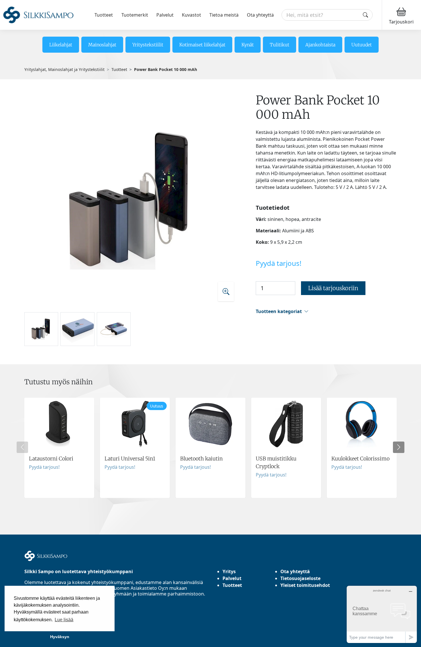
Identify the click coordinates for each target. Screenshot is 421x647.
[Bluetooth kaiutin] (210, 448)
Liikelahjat (60, 45)
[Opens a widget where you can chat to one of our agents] (382, 614)
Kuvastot (191, 15)
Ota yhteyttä (260, 15)
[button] (326, 311)
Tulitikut (279, 45)
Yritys (229, 571)
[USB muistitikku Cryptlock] (286, 448)
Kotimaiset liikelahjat (202, 45)
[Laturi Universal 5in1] (135, 448)
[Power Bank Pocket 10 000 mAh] (131, 200)
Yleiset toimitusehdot (305, 585)
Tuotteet (104, 15)
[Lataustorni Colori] (59, 448)
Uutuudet (361, 45)
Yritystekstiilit (147, 45)
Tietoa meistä (224, 15)
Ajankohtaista (320, 45)
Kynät (247, 45)
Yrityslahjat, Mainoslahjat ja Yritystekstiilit (64, 69)
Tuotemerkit (134, 15)
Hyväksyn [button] (59, 636)
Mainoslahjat (102, 45)
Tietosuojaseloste (300, 578)
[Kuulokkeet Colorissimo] (362, 448)
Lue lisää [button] (64, 619)
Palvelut (165, 15)
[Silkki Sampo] (38, 15)
